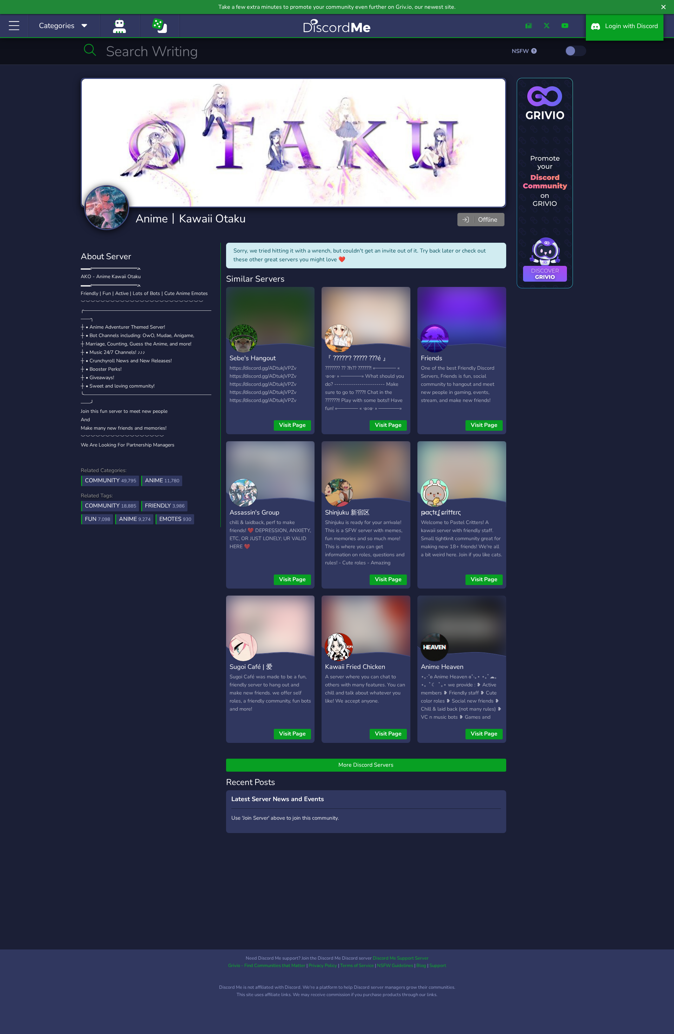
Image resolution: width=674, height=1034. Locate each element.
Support (437, 965)
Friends (431, 358)
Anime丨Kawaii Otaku (191, 218)
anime (135, 519)
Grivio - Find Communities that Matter (266, 965)
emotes (175, 519)
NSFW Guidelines (395, 965)
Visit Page (292, 425)
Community (110, 480)
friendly (165, 506)
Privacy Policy (323, 965)
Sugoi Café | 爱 (251, 666)
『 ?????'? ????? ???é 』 (357, 358)
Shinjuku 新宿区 (347, 512)
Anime (162, 480)
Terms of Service (357, 965)
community (110, 506)
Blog (421, 965)
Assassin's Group (254, 512)
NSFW (521, 51)
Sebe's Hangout (253, 358)
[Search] (90, 50)
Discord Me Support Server (401, 958)
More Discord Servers (366, 765)
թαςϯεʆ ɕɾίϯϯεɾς (441, 512)
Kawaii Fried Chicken (355, 666)
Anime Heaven (442, 666)
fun (97, 519)
